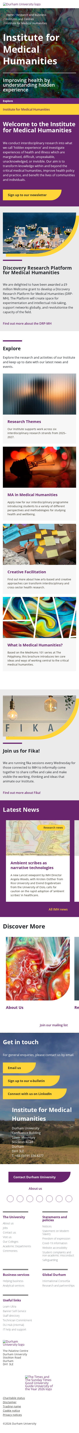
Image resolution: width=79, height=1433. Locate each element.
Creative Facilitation (26, 571)
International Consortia (56, 1281)
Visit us (7, 1237)
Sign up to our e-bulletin (27, 1081)
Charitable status (14, 1398)
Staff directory (11, 1315)
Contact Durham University (34, 1177)
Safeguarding (50, 1260)
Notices (47, 1226)
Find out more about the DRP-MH (27, 323)
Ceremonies (10, 1251)
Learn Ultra (9, 1306)
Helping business (13, 1281)
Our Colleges (10, 1241)
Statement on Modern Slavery (55, 1232)
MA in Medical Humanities (32, 494)
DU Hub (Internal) (13, 1325)
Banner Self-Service (14, 1311)
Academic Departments (17, 1246)
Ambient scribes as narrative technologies (32, 865)
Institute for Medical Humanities (26, 23)
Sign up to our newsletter (27, 195)
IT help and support (14, 1329)
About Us (14, 1007)
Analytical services (13, 1285)
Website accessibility (54, 1247)
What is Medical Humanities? (35, 645)
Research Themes (24, 421)
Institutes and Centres (19, 19)
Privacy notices (12, 1415)
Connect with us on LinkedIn (30, 1094)
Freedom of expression (56, 1238)
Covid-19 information (54, 1243)
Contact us (9, 1232)
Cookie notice (11, 1410)
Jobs (5, 1228)
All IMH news (58, 909)
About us (36, 1188)
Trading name (12, 1406)
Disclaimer (9, 1402)
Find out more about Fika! (22, 792)
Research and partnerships (58, 1285)
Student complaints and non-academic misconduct (58, 1253)
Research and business (31, 15)
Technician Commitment (17, 1320)
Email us (15, 1068)
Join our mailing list (54, 1025)
